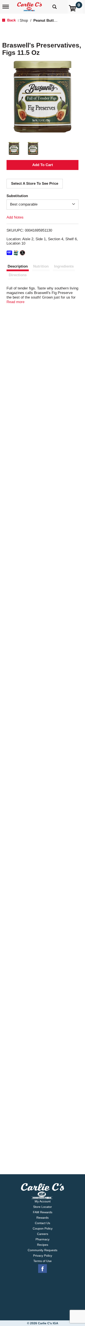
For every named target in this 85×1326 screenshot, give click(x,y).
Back (11, 20)
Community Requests (42, 1250)
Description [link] (18, 266)
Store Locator (42, 1206)
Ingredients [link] (64, 266)
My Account (43, 1201)
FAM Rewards (42, 1212)
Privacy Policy (42, 1255)
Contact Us (42, 1223)
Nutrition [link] (41, 266)
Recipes (42, 1244)
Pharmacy (42, 1239)
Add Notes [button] (15, 217)
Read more (15, 302)
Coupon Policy (43, 1228)
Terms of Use (42, 1261)
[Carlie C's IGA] (29, 5)
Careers (42, 1234)
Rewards (42, 1217)
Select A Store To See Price (34, 183)
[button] (14, 148)
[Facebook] (42, 1268)
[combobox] (42, 204)
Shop (24, 20)
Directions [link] (18, 275)
